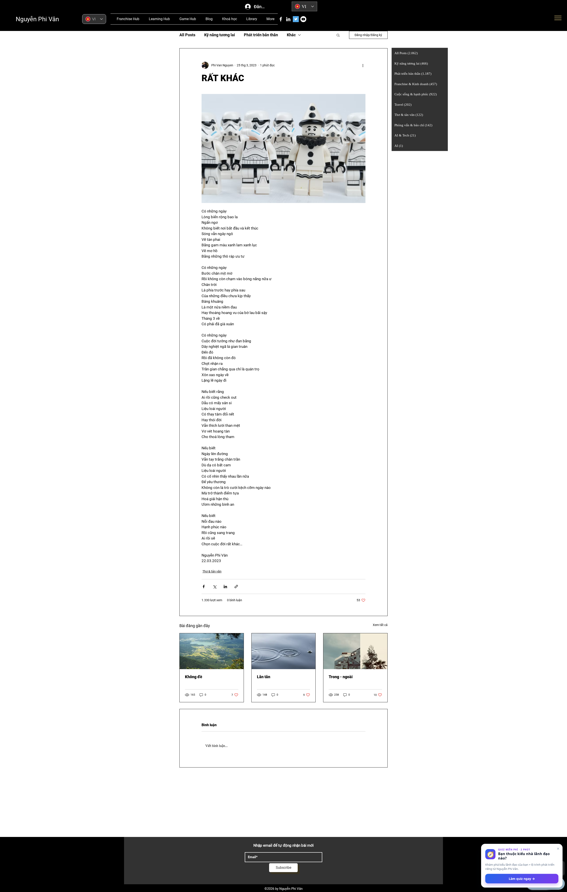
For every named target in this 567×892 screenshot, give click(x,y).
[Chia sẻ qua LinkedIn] (225, 586)
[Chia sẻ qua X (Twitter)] (214, 586)
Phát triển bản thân (261, 35)
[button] (338, 35)
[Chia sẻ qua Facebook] (204, 586)
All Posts (187, 35)
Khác (291, 35)
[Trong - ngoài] (355, 651)
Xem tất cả (380, 625)
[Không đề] (212, 651)
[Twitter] (296, 19)
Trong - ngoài (341, 676)
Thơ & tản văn (211, 571)
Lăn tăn (263, 676)
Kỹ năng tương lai (219, 35)
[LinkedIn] (288, 19)
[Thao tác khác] (362, 65)
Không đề (193, 676)
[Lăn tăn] (284, 651)
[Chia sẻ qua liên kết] (236, 586)
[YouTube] (303, 19)
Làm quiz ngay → (522, 879)
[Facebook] (281, 19)
